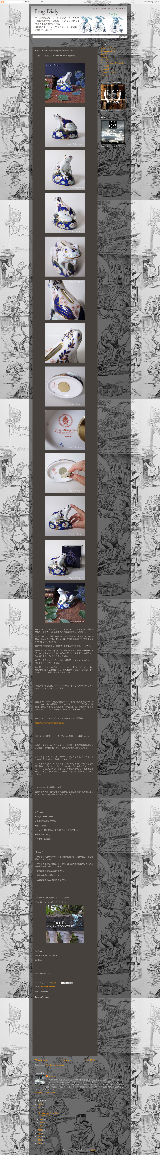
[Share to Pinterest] (72, 983)
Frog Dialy (46, 11)
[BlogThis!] (65, 983)
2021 (40, 1107)
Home (65, 1060)
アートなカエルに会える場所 (112, 63)
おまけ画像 (105, 66)
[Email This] (62, 983)
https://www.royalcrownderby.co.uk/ (49, 723)
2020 (40, 1130)
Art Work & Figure (48, 986)
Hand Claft (105, 57)
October (43, 1110)
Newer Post (41, 1060)
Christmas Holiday (108, 51)
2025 (40, 1104)
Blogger (94, 1150)
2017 (40, 1140)
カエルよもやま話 (108, 72)
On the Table (106, 60)
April (42, 1126)
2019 (40, 1133)
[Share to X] (67, 983)
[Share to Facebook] (69, 983)
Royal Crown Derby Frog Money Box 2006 (49, 1114)
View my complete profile (45, 1092)
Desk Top (104, 54)
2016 (40, 1143)
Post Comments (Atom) (55, 1065)
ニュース (104, 75)
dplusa (52, 1076)
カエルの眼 (105, 69)
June (42, 1123)
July (41, 1119)
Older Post (89, 1060)
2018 (40, 1137)
